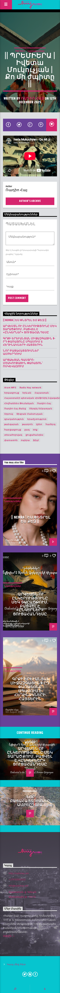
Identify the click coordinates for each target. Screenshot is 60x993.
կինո (39, 424)
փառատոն (11, 440)
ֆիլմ (36, 440)
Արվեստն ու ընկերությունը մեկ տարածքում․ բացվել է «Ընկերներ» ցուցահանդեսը (30, 329)
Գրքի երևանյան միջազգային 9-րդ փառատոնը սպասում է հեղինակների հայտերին (29, 342)
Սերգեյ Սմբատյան (40, 408)
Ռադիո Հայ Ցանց (15, 408)
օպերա (25, 440)
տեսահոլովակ (13, 435)
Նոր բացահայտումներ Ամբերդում (21, 352)
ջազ (27, 429)
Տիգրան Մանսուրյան (29, 414)
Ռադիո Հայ (32, 98)
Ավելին (7, 935)
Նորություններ (36, 51)
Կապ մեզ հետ (16, 964)
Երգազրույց (11, 392)
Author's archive (30, 201)
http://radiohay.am (19, 873)
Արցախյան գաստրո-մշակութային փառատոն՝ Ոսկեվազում (23, 363)
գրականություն (14, 419)
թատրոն (27, 424)
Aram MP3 (10, 387)
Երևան (26, 392)
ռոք (35, 429)
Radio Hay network (30, 387)
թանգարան (11, 424)
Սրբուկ (8, 414)
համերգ (51, 424)
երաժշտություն (37, 419)
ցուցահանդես (34, 435)
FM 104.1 (20, 51)
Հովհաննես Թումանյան (19, 403)
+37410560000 (17, 879)
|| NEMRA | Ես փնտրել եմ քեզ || (24, 320)
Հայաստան (42, 392)
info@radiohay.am (18, 885)
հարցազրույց (12, 429)
